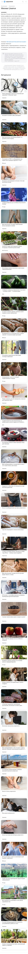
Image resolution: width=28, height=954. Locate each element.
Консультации (4, 6)
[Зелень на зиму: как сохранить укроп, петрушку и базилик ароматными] (14, 241)
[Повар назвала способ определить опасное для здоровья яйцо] (14, 394)
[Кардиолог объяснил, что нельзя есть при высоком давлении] (14, 481)
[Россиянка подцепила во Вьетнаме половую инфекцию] (14, 350)
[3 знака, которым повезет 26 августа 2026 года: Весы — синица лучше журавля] (14, 547)
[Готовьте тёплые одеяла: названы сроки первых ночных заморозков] (14, 307)
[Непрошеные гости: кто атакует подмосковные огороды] (14, 372)
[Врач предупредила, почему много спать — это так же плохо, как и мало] (14, 459)
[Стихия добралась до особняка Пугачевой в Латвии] (14, 198)
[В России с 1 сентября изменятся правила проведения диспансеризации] (14, 590)
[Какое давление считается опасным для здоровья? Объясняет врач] (14, 89)
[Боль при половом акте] (14, 808)
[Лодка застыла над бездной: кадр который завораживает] (14, 874)
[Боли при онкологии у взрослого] (14, 721)
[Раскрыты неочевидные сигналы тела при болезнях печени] (14, 176)
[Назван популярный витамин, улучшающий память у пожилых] (14, 939)
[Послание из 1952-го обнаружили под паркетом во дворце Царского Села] (14, 154)
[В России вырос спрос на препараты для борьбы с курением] (14, 852)
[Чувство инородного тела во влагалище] (14, 525)
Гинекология (12, 6)
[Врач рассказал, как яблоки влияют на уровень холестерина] (14, 132)
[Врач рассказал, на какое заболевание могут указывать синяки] (14, 220)
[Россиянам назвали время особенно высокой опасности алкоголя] (14, 765)
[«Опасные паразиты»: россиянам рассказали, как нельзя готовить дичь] (14, 699)
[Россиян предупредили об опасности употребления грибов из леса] (14, 917)
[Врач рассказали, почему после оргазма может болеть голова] (14, 568)
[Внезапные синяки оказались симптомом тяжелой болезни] (14, 263)
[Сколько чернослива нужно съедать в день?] (14, 612)
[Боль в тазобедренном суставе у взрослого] (14, 503)
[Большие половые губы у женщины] (14, 111)
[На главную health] (9, 1)
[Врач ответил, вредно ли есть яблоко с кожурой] (14, 634)
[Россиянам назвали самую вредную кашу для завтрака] (14, 438)
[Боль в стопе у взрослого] (14, 787)
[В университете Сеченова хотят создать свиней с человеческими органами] (14, 329)
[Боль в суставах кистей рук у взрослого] (14, 830)
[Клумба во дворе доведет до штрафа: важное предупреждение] (14, 656)
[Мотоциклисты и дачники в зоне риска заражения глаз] (14, 896)
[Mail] (4, 1)
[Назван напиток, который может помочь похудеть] (14, 677)
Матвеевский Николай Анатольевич (16, 41)
